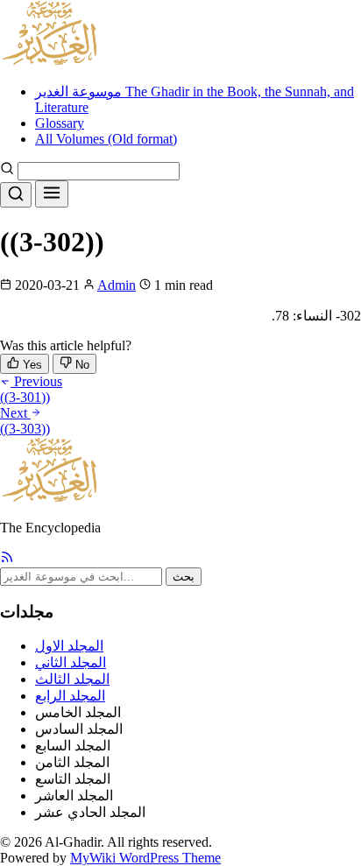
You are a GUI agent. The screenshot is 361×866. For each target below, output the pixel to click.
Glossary (59, 123)
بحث (184, 576)
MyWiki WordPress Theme (145, 857)
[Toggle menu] (51, 194)
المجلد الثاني (70, 662)
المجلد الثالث (72, 679)
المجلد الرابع (70, 695)
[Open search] (16, 195)
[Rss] (7, 559)
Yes (30, 364)
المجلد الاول (69, 645)
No (80, 364)
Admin (116, 285)
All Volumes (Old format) (106, 138)
